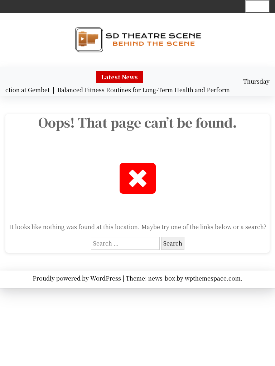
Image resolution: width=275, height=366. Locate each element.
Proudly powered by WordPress (77, 278)
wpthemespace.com (213, 278)
